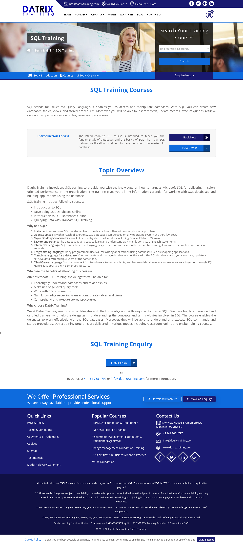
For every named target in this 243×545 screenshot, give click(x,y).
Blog (140, 14)
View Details (189, 148)
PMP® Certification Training (109, 430)
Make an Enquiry (201, 399)
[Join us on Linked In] (183, 457)
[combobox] (184, 48)
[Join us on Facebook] (159, 457)
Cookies (32, 443)
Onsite (112, 14)
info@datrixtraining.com (84, 4)
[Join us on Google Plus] (195, 457)
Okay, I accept (206, 539)
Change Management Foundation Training (118, 448)
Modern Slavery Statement (44, 465)
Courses (67, 75)
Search (184, 61)
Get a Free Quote (145, 4)
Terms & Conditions (39, 430)
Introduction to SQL (53, 136)
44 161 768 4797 (117, 4)
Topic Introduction (45, 75)
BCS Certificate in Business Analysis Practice (119, 455)
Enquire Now (183, 75)
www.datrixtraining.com (177, 447)
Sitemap (32, 451)
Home (67, 14)
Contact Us (154, 14)
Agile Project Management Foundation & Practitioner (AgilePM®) (117, 439)
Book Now (189, 137)
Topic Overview (89, 75)
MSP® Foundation (103, 462)
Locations (126, 14)
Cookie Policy (33, 539)
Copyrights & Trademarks (43, 437)
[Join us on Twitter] (171, 457)
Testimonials (35, 458)
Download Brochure (164, 399)
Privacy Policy (35, 423)
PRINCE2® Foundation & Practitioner (115, 423)
